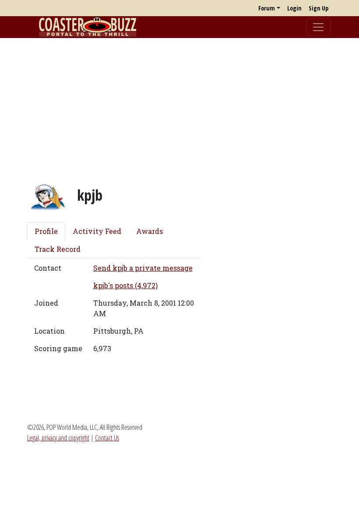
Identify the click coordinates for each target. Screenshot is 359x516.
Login (294, 8)
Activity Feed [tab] (97, 231)
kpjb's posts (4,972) (125, 285)
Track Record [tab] (58, 249)
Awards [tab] (149, 231)
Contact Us (107, 438)
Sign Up (318, 8)
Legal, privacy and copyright (58, 438)
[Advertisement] (179, 106)
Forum (266, 8)
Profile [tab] (46, 231)
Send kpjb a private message (143, 267)
